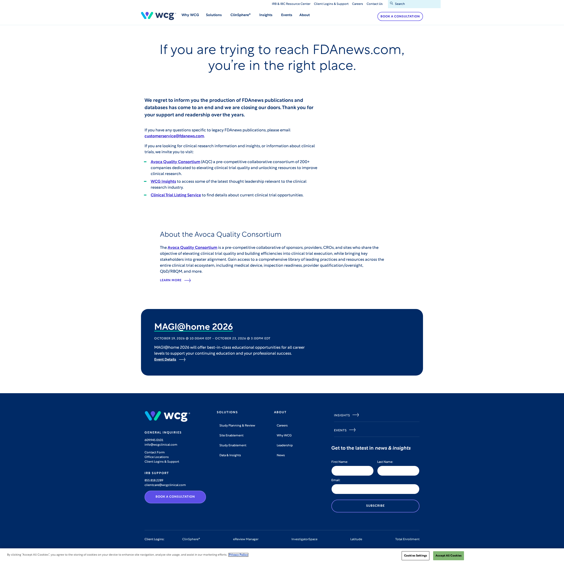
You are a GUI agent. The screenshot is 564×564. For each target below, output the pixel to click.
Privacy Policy (238, 554)
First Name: (339, 462)
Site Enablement (231, 435)
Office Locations (157, 457)
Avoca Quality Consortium (175, 162)
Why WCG (190, 15)
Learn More (171, 280)
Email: (335, 480)
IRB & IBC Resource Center (291, 4)
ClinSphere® (191, 539)
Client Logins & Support (331, 4)
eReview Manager (245, 539)
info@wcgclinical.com (161, 445)
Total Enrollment (407, 539)
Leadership (285, 445)
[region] (282, 556)
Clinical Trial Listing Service (176, 195)
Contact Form (155, 452)
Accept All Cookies (449, 555)
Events (286, 15)
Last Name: (385, 462)
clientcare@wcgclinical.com (165, 485)
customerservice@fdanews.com (174, 136)
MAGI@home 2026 (193, 327)
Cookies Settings (415, 555)
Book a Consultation (400, 16)
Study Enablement (232, 445)
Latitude (356, 539)
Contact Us (375, 4)
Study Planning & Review (237, 425)
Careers (357, 4)
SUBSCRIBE (375, 506)
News (281, 455)
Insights (342, 415)
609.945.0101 (154, 440)
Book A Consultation (175, 497)
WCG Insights (163, 182)
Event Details (165, 359)
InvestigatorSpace (304, 539)
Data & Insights (230, 455)
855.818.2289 (154, 480)
